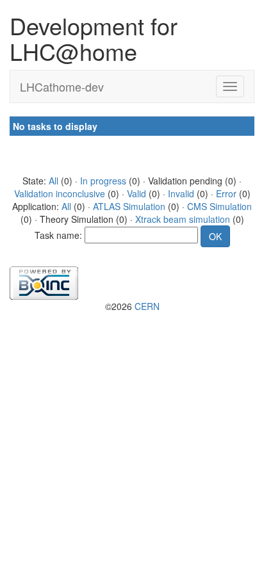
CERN (147, 306)
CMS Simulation (219, 206)
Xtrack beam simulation (182, 219)
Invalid (181, 193)
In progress (103, 180)
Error (226, 193)
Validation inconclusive (59, 193)
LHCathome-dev (62, 86)
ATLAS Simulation (129, 206)
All (53, 180)
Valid (136, 193)
